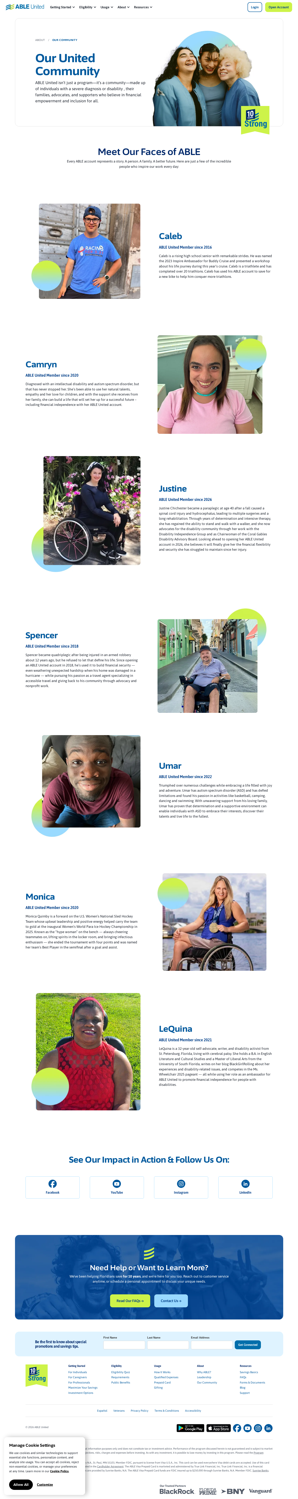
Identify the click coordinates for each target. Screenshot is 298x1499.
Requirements (120, 1377)
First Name (110, 1337)
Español (102, 1410)
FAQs (243, 1377)
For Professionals (79, 1382)
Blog (242, 1387)
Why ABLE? (204, 1372)
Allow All (21, 1485)
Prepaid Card (162, 1382)
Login (255, 7)
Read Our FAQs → (130, 1301)
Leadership (204, 1377)
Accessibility (193, 1410)
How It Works (162, 1372)
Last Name (153, 1337)
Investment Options (80, 1392)
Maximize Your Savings (83, 1387)
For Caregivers (77, 1377)
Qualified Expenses (166, 1377)
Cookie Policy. (59, 1471)
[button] (62, 7)
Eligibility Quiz (120, 1372)
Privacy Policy (139, 1410)
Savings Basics (249, 1372)
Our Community (207, 1382)
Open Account (279, 7)
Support (245, 1392)
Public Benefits (120, 1382)
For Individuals (77, 1372)
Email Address (200, 1337)
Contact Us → (171, 1301)
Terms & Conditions (166, 1410)
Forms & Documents (252, 1382)
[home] (25, 7)
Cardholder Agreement (110, 1466)
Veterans (119, 1410)
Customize (45, 1485)
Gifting (158, 1387)
